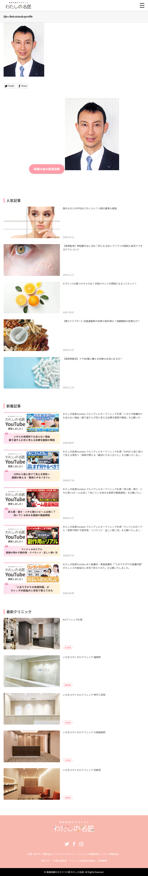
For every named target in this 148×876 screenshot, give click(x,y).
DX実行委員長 (59, 860)
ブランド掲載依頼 (109, 853)
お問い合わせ (33, 853)
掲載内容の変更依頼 (47, 169)
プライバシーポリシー (65, 853)
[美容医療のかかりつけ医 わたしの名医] (74, 830)
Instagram (81, 844)
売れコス (45, 860)
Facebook (74, 844)
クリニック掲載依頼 (88, 853)
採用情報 (102, 860)
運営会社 (47, 853)
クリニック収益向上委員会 (82, 860)
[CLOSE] (142, 5)
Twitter (67, 844)
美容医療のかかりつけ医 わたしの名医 (65, 871)
